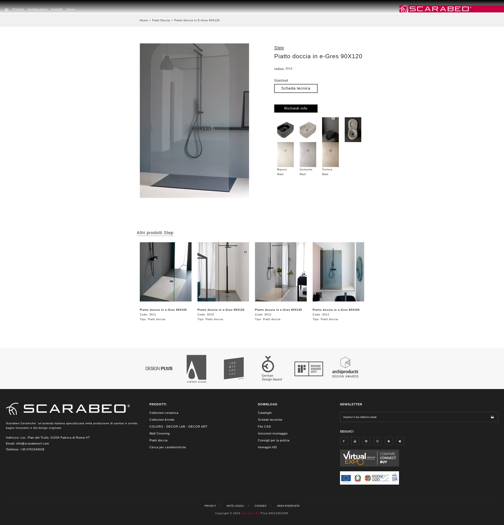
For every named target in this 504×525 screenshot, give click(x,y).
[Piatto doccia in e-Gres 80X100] (166, 272)
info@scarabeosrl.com (32, 443)
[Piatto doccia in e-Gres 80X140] (281, 272)
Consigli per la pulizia (273, 440)
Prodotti (18, 9)
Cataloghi (265, 412)
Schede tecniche (270, 419)
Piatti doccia (161, 20)
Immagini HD (267, 447)
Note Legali (235, 506)
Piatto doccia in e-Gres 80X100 (163, 309)
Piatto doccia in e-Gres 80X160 (336, 309)
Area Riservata (288, 506)
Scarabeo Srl (250, 513)
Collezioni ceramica (163, 412)
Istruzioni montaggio (273, 433)
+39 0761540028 (32, 449)
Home (144, 20)
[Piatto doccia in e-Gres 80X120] (223, 272)
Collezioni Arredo (161, 419)
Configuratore (37, 9)
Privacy (210, 506)
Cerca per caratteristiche (167, 447)
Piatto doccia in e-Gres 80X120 (221, 309)
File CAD (264, 426)
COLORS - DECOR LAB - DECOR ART (178, 426)
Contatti (57, 9)
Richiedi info (296, 108)
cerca (71, 9)
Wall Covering (159, 433)
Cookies (261, 506)
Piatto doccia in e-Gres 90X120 (197, 20)
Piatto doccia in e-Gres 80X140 (278, 309)
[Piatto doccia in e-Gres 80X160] (338, 272)
